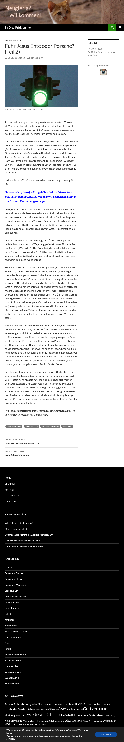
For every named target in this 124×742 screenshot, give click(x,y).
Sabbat (66, 720)
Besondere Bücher (14, 573)
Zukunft (34, 724)
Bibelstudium (11, 590)
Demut (80, 704)
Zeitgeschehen (12, 683)
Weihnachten (13, 724)
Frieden (105, 704)
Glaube (53, 709)
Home (8, 478)
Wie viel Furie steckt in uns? (19, 523)
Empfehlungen (12, 608)
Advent (9, 704)
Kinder (67, 715)
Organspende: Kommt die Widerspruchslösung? (29, 534)
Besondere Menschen (15, 584)
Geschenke (44, 709)
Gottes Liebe (74, 709)
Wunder (26, 724)
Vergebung (99, 721)
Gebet (30, 709)
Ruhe (51, 721)
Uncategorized (12, 666)
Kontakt (9, 490)
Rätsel (8, 648)
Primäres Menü (120, 27)
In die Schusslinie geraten (17, 453)
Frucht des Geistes (16, 709)
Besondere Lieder (13, 579)
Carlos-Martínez (50, 704)
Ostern (28, 721)
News (7, 643)
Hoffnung (10, 715)
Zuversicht (42, 724)
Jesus (29, 714)
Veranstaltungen (13, 672)
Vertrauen (110, 720)
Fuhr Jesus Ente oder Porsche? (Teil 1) (23, 441)
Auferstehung (22, 704)
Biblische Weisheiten (15, 596)
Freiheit (97, 704)
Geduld (37, 709)
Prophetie (44, 721)
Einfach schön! (12, 602)
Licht (73, 715)
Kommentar (11, 625)
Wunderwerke (12, 677)
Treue (91, 721)
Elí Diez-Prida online (18, 27)
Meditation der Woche (16, 631)
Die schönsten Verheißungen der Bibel (24, 546)
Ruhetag (56, 721)
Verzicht (67, 426)
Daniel (72, 704)
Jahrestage (10, 619)
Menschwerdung (50, 426)
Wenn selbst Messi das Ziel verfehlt (22, 540)
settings (10, 738)
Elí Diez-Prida (36, 58)
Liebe (79, 715)
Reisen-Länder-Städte (15, 654)
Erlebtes (9, 613)
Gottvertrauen (96, 708)
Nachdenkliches (13, 40)
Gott (62, 709)
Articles (9, 567)
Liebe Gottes (32, 426)
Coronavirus (62, 704)
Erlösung (89, 704)
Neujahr (20, 720)
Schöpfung (78, 720)
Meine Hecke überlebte (16, 528)
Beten (34, 704)
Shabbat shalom (13, 660)
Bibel (40, 704)
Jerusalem (20, 715)
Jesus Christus (14, 426)
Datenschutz (12, 496)
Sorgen (86, 721)
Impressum (10, 502)
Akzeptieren (106, 734)
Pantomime (35, 721)
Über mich (10, 484)
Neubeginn (10, 720)
